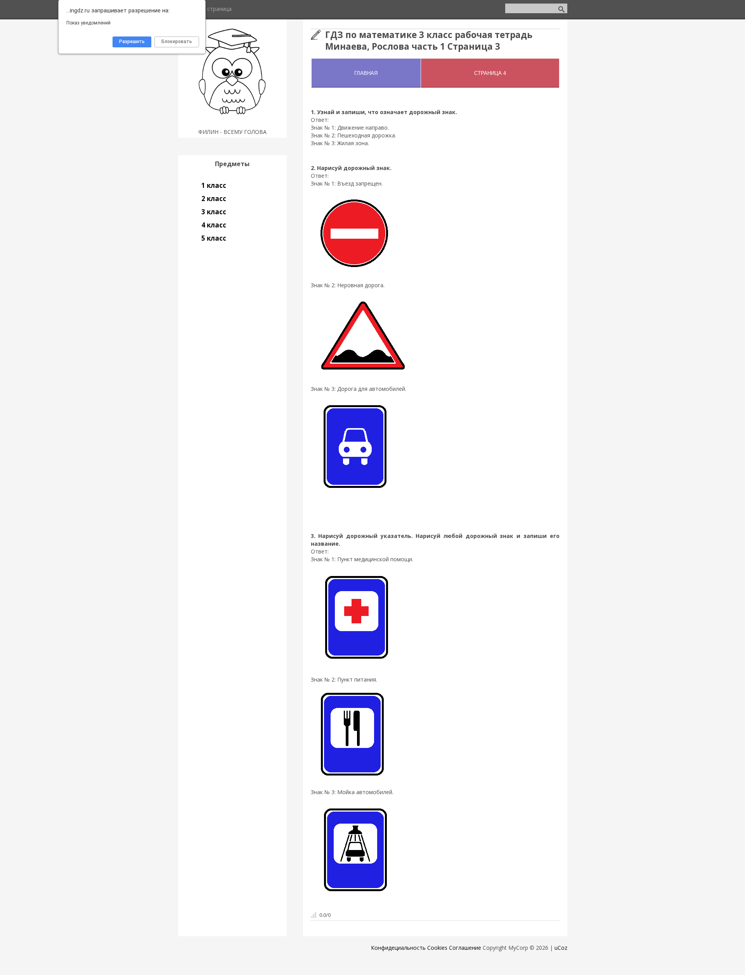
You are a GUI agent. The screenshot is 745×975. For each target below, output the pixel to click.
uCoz (560, 947)
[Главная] (232, 122)
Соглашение (465, 947)
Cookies (437, 947)
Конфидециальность (398, 947)
